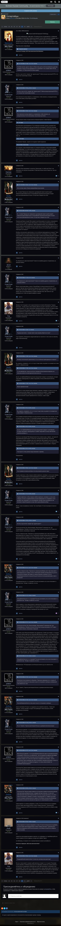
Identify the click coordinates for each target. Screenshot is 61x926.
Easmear (8, 172)
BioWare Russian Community (17, 6)
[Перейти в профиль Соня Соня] (8, 89)
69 (22, 26)
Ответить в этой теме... (16, 896)
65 (11, 26)
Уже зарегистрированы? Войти (36, 5)
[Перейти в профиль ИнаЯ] (8, 822)
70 (24, 26)
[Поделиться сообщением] (58, 30)
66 (14, 26)
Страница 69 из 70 (38, 26)
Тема (16, 921)
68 (19, 26)
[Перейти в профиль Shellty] (8, 187)
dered (8, 265)
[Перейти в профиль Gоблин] (8, 568)
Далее (28, 26)
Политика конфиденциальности (28, 921)
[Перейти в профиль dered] (8, 260)
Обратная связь (41, 921)
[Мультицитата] (17, 55)
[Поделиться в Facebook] (7, 908)
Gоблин (30, 595)
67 (16, 26)
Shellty (29, 210)
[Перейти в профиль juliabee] (8, 64)
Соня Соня (30, 63)
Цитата (20, 55)
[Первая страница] (2, 27)
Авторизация (5, 13)
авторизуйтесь (48, 889)
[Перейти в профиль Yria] (8, 308)
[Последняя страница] (31, 27)
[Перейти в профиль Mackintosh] (3, 17)
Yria (8, 316)
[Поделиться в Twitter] (4, 908)
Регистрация (50, 5)
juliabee (8, 70)
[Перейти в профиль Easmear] (8, 168)
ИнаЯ (8, 828)
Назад (5, 26)
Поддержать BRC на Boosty (30, 10)
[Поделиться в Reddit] (2, 908)
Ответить (52, 22)
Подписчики (53, 14)
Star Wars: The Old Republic (31, 18)
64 (9, 26)
